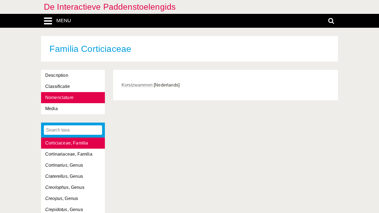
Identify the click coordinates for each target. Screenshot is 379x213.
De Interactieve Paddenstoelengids (110, 6)
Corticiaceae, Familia (66, 143)
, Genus (64, 165)
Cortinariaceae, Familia (68, 154)
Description (56, 75)
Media (51, 108)
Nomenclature (59, 97)
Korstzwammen (137, 85)
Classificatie (57, 86)
